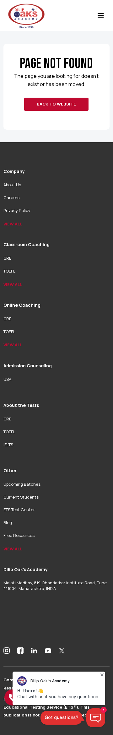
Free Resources (19, 535)
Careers (11, 197)
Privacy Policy (16, 210)
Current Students (21, 497)
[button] (100, 15)
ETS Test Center (19, 509)
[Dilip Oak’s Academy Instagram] (6, 650)
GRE (7, 258)
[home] (25, 16)
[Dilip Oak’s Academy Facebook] (20, 650)
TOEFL (9, 271)
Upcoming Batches (21, 484)
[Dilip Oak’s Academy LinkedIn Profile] (34, 650)
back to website (56, 104)
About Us (12, 184)
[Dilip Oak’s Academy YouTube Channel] (48, 650)
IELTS (8, 444)
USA (7, 379)
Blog (7, 522)
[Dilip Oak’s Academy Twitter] (62, 650)
